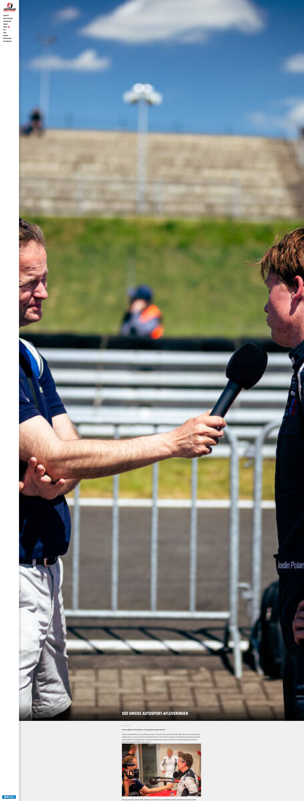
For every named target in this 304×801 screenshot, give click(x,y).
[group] (9, 797)
